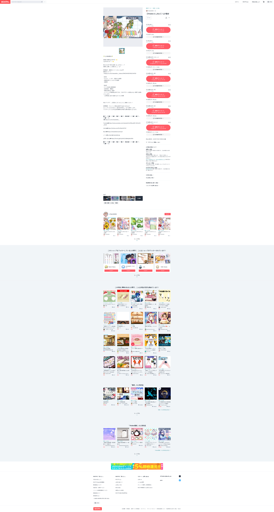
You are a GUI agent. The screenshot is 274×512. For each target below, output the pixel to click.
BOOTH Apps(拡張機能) (98, 482)
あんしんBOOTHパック (150, 159)
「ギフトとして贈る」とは (153, 142)
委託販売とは (96, 495)
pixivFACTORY (149, 168)
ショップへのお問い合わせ (152, 185)
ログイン (237, 1)
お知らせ (140, 479)
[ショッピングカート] (264, 2)
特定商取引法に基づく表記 (152, 182)
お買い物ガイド (119, 482)
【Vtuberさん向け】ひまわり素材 (109, 232)
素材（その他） (156, 8)
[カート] (155, 11)
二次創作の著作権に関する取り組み (101, 498)
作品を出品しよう (256, 1)
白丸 (144, 267)
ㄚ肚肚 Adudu (163, 267)
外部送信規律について (161, 508)
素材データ (148, 8)
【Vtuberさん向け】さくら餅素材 (164, 232)
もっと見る (137, 275)
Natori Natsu (112, 267)
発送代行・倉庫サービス (98, 487)
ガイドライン (143, 508)
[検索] (42, 2)
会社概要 (123, 508)
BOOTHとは (245, 1)
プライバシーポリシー (151, 508)
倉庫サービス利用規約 (135, 508)
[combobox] (27, 2)
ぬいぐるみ (119, 230)
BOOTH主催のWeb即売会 (121, 493)
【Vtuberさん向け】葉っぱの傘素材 (136, 232)
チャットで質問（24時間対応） (145, 484)
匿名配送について (97, 484)
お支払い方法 (150, 177)
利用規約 (128, 508)
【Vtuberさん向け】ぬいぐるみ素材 (123, 232)
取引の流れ (149, 175)
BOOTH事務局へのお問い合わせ (145, 487)
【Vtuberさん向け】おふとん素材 (150, 232)
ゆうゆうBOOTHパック (160, 159)
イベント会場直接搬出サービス (100, 490)
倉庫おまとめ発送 (120, 490)
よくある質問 (141, 482)
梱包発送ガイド (96, 493)
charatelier (113, 214)
